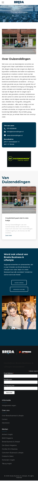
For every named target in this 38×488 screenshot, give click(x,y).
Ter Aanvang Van (9, 385)
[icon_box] (10, 129)
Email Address (9, 373)
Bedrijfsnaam (8, 379)
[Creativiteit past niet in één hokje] (19, 200)
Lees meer (8, 235)
